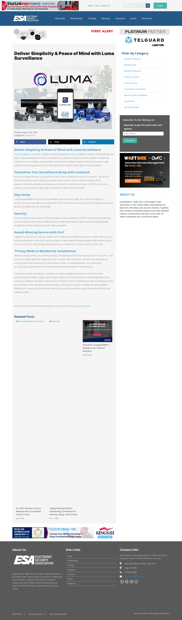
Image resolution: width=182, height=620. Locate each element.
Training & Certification (135, 89)
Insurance (120, 18)
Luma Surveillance (22, 154)
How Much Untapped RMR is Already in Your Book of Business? (96, 348)
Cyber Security (130, 83)
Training (92, 18)
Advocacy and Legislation (135, 95)
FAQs (97, 5)
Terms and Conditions (58, 614)
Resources (147, 18)
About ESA (60, 18)
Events (133, 18)
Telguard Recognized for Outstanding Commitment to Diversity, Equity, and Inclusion (63, 511)
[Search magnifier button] (148, 5)
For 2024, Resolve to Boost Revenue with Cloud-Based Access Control (28, 511)
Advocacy (105, 18)
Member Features (132, 58)
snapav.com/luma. (82, 306)
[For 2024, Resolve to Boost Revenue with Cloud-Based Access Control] (31, 412)
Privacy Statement (35, 614)
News (90, 5)
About (70, 556)
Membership (76, 18)
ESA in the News (131, 107)
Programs (71, 570)
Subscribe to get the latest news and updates (143, 127)
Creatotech (165, 613)
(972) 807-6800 (131, 572)
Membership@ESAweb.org (135, 576)
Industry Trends (131, 77)
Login (160, 5)
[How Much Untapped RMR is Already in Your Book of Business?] (97, 330)
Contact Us (105, 5)
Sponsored (129, 101)
